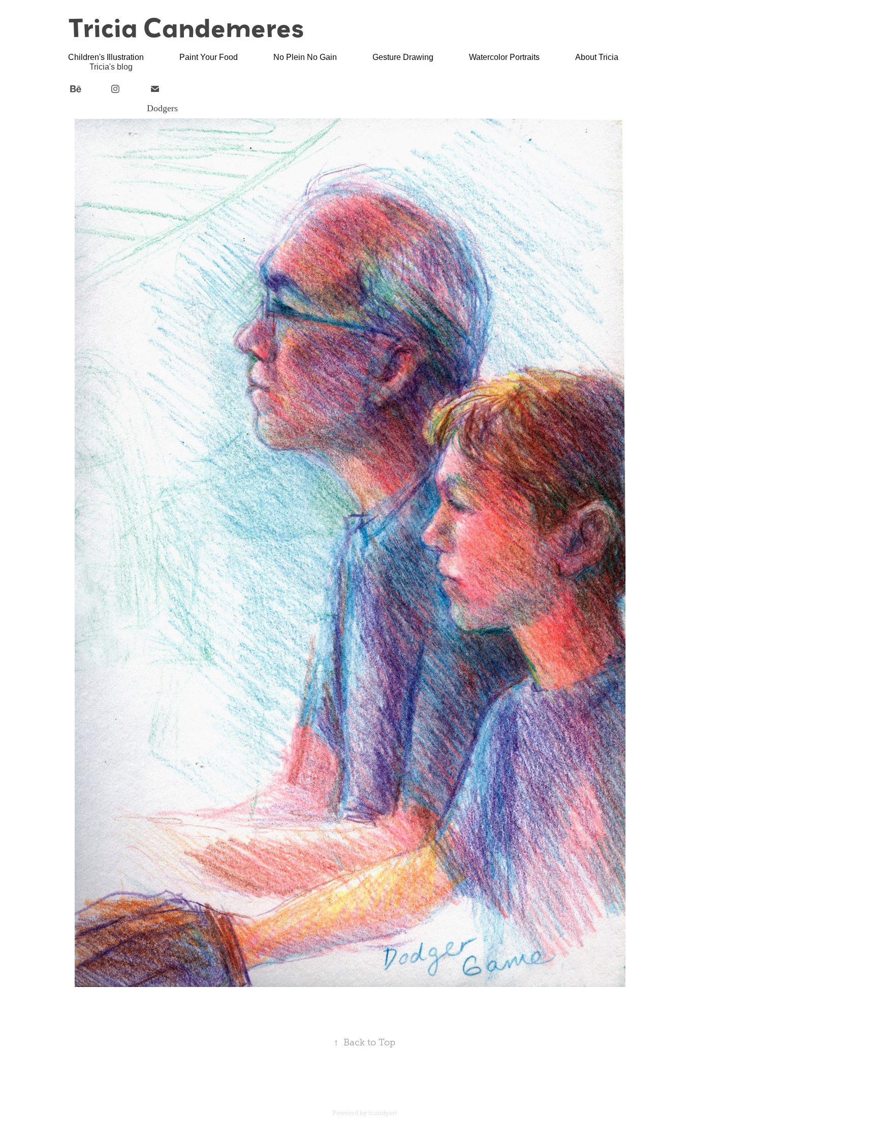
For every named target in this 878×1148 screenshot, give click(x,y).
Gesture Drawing (402, 57)
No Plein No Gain (305, 57)
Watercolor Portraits (504, 57)
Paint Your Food (208, 57)
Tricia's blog (111, 66)
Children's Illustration (106, 57)
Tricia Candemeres (186, 27)
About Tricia (596, 57)
